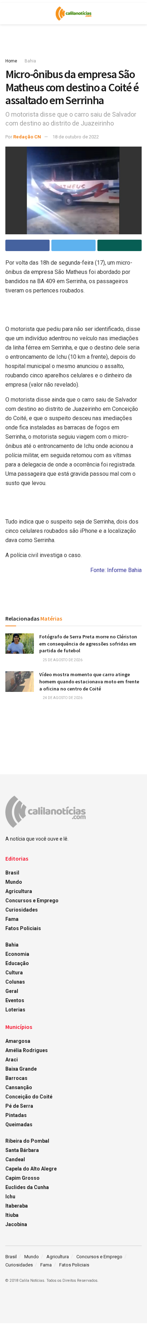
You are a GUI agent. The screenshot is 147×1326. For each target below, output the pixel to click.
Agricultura (18, 891)
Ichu (10, 1196)
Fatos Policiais (23, 928)
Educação (17, 963)
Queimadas (18, 1124)
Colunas (15, 982)
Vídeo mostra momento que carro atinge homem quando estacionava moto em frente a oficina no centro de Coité (89, 681)
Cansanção (18, 1087)
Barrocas (16, 1078)
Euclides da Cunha (27, 1187)
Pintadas (16, 1115)
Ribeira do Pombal (27, 1141)
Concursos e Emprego (32, 900)
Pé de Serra (19, 1106)
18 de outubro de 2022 (75, 136)
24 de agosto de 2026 (62, 698)
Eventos (14, 1000)
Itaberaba (16, 1206)
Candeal (15, 1159)
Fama (12, 919)
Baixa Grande (21, 1069)
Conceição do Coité (28, 1097)
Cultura (14, 972)
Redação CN (27, 136)
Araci (11, 1059)
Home (11, 60)
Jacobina (16, 1224)
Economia (17, 954)
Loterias (15, 1010)
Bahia (30, 60)
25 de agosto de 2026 (62, 660)
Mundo (13, 882)
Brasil (12, 873)
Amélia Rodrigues (26, 1050)
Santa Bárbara (22, 1150)
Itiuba (12, 1215)
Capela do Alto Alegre (31, 1169)
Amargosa (17, 1041)
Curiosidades (21, 910)
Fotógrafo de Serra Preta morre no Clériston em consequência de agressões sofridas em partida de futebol (88, 643)
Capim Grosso (22, 1178)
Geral (11, 991)
